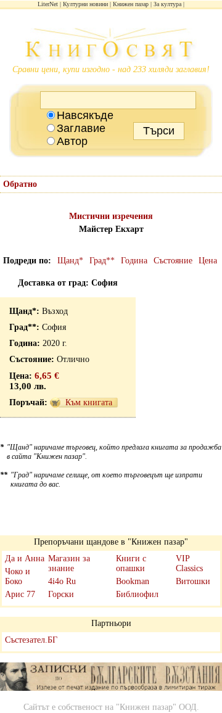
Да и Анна (24, 558)
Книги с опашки (131, 563)
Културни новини (85, 4)
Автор (72, 141)
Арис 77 (20, 594)
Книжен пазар (131, 4)
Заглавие (81, 128)
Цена (208, 260)
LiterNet (48, 4)
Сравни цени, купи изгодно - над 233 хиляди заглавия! (111, 69)
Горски (61, 594)
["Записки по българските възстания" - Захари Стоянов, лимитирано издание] (111, 677)
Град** (102, 260)
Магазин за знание (69, 563)
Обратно (20, 184)
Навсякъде (85, 115)
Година (134, 260)
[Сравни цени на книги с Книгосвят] (111, 46)
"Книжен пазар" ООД (156, 707)
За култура (167, 4)
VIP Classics (189, 563)
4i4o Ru (62, 581)
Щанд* (70, 260)
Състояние (173, 260)
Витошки (193, 581)
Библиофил (137, 594)
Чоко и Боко (17, 576)
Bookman (132, 581)
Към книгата (88, 402)
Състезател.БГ (31, 640)
